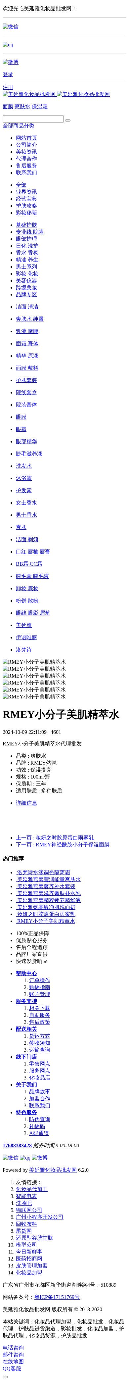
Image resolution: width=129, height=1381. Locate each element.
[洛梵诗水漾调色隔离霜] (16, 872)
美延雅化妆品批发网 (53, 1170)
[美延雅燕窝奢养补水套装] (16, 886)
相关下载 (39, 1008)
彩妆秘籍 (26, 212)
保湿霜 (40, 106)
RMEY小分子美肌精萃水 (46, 921)
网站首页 (26, 138)
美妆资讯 (26, 152)
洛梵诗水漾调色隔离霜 (43, 872)
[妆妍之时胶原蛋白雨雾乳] (16, 914)
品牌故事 (39, 1091)
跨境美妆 (26, 287)
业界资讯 (26, 192)
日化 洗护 (27, 246)
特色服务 (26, 1112)
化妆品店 (39, 1077)
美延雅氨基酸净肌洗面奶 (46, 907)
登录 (8, 74)
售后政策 (39, 1022)
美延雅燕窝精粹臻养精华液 (49, 900)
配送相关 (26, 1029)
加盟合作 (39, 1098)
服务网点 (39, 1070)
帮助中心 (26, 973)
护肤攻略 (26, 206)
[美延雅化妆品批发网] (56, 94)
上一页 (55, 837)
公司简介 (26, 145)
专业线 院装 (30, 232)
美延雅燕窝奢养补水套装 (46, 886)
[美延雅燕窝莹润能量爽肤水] (16, 879)
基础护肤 (26, 225)
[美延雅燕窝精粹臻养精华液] (16, 900)
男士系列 (26, 266)
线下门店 (26, 1057)
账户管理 (39, 994)
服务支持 (26, 1001)
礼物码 (37, 1126)
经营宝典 (26, 199)
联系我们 (26, 172)
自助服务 (39, 1015)
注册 (8, 87)
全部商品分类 (18, 125)
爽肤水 (22, 106)
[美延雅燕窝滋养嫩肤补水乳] (16, 893)
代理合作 (26, 159)
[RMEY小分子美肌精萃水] (16, 921)
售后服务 (26, 165)
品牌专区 (26, 294)
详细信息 (26, 803)
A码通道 (39, 1133)
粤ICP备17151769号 (57, 1297)
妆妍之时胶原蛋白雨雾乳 (46, 914)
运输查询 (39, 1050)
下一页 (62, 844)
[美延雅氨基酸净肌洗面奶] (16, 907)
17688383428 (17, 1145)
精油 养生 (27, 259)
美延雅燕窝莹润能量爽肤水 (49, 879)
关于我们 (26, 1084)
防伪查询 (39, 1119)
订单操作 (39, 980)
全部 (21, 185)
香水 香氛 (27, 253)
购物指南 (39, 987)
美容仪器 (26, 280)
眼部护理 (26, 239)
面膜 (8, 106)
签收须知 (39, 1043)
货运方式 (39, 1036)
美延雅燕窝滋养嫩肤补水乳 (49, 893)
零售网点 (39, 1064)
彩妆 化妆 (27, 273)
